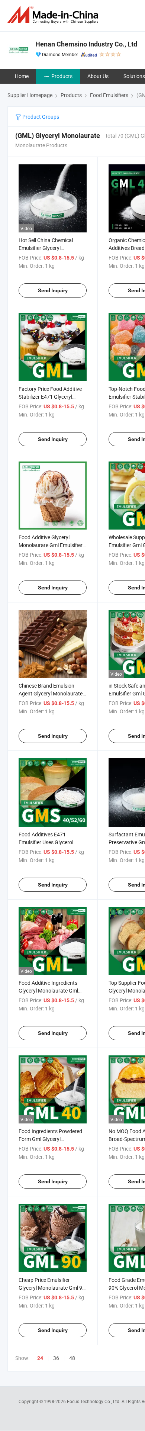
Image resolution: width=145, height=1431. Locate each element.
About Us (98, 76)
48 (72, 1357)
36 (56, 1357)
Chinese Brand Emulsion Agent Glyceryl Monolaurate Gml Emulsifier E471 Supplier (51, 693)
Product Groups (40, 116)
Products (61, 76)
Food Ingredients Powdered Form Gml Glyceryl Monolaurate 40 (50, 1139)
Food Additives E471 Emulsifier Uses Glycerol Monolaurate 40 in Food (46, 842)
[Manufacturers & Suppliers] (54, 14)
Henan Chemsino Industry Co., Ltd (86, 44)
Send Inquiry (53, 290)
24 (40, 1358)
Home (22, 76)
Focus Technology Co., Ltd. (94, 1401)
